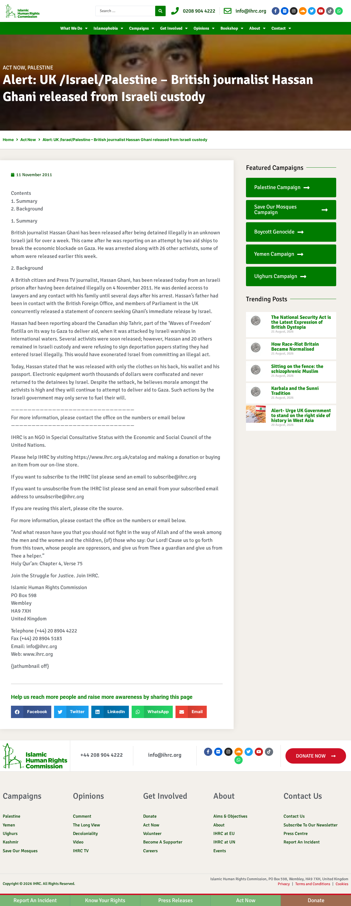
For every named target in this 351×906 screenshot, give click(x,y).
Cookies (342, 884)
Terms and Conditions (312, 884)
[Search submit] (160, 11)
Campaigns (139, 28)
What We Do (71, 28)
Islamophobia (106, 28)
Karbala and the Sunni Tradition (295, 390)
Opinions (201, 28)
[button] (31, 712)
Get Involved (171, 28)
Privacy (284, 884)
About (254, 28)
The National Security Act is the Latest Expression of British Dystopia (301, 322)
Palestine (40, 67)
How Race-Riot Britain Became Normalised (295, 346)
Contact (278, 28)
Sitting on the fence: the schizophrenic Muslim (297, 368)
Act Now (14, 67)
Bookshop (229, 28)
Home (8, 139)
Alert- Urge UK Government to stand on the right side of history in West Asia (301, 415)
